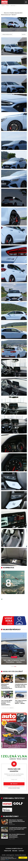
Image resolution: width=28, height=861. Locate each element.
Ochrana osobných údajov (14, 848)
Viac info (7, 859)
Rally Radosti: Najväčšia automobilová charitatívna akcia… (17, 821)
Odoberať (14, 783)
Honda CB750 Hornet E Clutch (14, 662)
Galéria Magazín (14, 659)
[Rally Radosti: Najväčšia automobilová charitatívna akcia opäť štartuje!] (7, 678)
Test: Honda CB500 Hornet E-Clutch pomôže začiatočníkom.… (17, 836)
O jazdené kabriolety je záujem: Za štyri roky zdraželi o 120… (18, 828)
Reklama (14, 851)
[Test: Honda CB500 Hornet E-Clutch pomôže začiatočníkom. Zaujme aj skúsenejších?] (7, 695)
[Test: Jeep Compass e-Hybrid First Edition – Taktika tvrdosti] (21, 695)
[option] (14, 649)
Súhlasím (22, 857)
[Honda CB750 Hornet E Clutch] (14, 649)
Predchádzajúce (7, 34)
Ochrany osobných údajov (14, 788)
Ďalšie (23, 34)
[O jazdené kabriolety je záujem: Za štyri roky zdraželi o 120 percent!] (21, 678)
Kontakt (21, 851)
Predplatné (7, 851)
